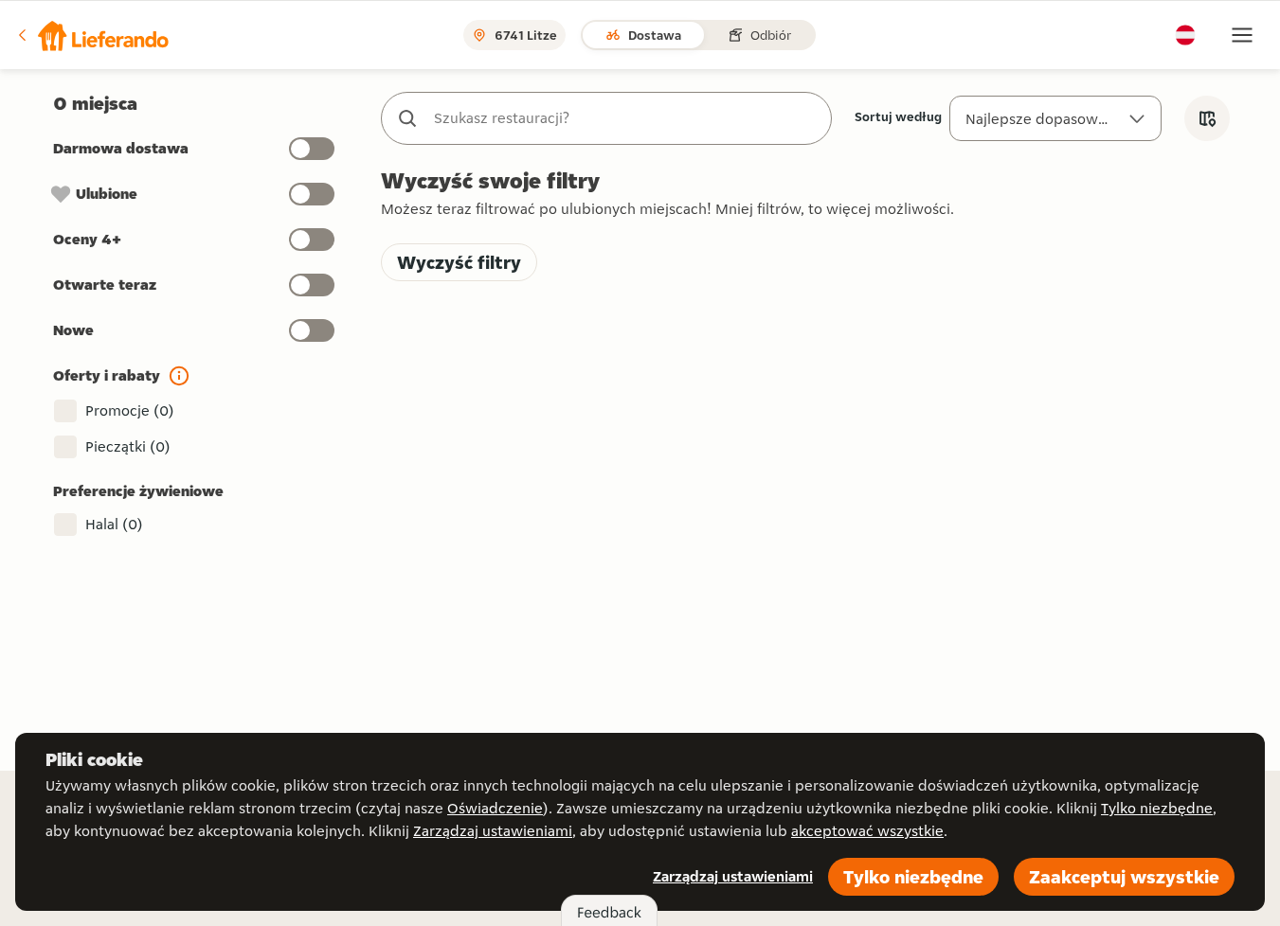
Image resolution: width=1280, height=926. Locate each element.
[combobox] (625, 118)
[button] (92, 35)
